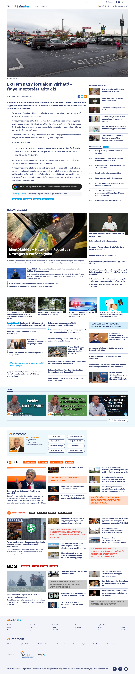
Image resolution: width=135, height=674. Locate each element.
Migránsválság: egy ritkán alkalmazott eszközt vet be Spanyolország (105, 500)
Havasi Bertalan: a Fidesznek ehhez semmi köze (106, 235)
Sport (35, 566)
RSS (95, 669)
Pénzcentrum (29, 462)
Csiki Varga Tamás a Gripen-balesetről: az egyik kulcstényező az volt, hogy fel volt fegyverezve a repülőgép (108, 272)
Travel (44, 566)
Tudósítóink (56, 625)
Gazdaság (10, 630)
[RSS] (115, 669)
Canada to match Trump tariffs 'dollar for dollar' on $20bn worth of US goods (66, 584)
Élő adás (57, 436)
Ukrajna (44, 6)
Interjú (54, 627)
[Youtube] (126, 669)
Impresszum (46, 669)
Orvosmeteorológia (79, 644)
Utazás (52, 513)
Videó (99, 630)
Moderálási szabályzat (75, 669)
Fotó (122, 625)
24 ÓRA (106, 147)
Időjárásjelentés (61, 644)
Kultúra (32, 627)
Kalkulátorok (65, 513)
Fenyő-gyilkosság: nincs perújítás (102, 256)
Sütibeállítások (103, 669)
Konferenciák (56, 462)
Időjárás (123, 630)
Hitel (32, 513)
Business (25, 566)
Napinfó (77, 630)
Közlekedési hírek (43, 644)
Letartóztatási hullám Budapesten (103, 241)
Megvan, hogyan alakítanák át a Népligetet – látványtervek (50, 313)
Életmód (55, 630)
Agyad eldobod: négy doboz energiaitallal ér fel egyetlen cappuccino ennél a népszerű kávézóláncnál (26, 544)
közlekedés (17, 199)
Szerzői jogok (88, 669)
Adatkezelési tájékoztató (59, 669)
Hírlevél (123, 627)
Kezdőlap (16, 194)
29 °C (126, 2)
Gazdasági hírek (112, 644)
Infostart (11, 96)
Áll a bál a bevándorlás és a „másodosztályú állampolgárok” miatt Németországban (112, 314)
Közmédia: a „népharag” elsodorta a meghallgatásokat (36, 342)
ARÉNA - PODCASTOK (119, 6)
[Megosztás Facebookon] (78, 96)
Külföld (9, 627)
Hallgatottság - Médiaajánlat (31, 669)
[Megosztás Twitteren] (82, 96)
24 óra (37, 6)
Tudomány (33, 625)
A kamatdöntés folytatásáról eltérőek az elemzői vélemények (33, 283)
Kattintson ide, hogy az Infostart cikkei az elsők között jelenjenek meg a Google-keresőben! (48, 187)
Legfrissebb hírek (25, 644)
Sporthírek (96, 644)
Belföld (23, 194)
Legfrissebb (101, 625)
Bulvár (77, 625)
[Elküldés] (85, 96)
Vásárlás (42, 513)
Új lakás (69, 462)
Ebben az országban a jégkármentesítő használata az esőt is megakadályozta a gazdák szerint (19, 315)
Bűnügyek (78, 627)
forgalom (27, 199)
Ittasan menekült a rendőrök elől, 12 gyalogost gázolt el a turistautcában (81, 314)
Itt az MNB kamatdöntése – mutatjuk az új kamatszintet (31, 287)
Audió (99, 627)
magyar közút (48, 199)
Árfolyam (43, 462)
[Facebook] (120, 669)
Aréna (126, 644)
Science (54, 566)
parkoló (37, 199)
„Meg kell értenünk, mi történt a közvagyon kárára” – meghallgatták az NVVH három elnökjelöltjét (24, 374)
